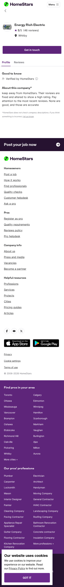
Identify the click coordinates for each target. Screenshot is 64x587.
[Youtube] (14, 331)
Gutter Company (13, 531)
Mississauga (10, 406)
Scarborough (40, 418)
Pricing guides (12, 307)
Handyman (39, 487)
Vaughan (38, 430)
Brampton (9, 418)
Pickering (9, 447)
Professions (11, 283)
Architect (38, 481)
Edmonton (38, 400)
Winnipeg (38, 406)
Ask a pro (10, 203)
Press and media (14, 257)
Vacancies (10, 263)
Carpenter (9, 481)
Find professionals (15, 186)
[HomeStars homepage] (21, 4)
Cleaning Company (14, 511)
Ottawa (8, 400)
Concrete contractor (44, 531)
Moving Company (42, 493)
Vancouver (9, 412)
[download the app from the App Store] (17, 343)
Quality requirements (17, 224)
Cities (7, 301)
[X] (21, 331)
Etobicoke (9, 430)
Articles (8, 313)
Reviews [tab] (19, 62)
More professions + (43, 543)
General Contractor (43, 499)
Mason (7, 493)
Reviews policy (13, 230)
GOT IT (27, 578)
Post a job (10, 174)
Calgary (37, 395)
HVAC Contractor (42, 505)
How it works (12, 180)
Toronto (8, 395)
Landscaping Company (45, 511)
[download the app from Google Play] (46, 343)
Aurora (36, 453)
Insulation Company (43, 537)
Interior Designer (13, 499)
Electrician (38, 475)
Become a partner (15, 268)
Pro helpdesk (12, 236)
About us (9, 251)
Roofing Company (43, 516)
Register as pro (13, 218)
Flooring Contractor (14, 537)
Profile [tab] (6, 62)
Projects (9, 295)
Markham (38, 424)
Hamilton (38, 412)
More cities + (11, 459)
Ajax (35, 441)
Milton (36, 447)
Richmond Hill (11, 436)
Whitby (7, 453)
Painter (7, 505)
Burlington (38, 436)
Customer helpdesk (16, 197)
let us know (28, 116)
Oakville (8, 441)
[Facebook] (7, 331)
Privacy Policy (17, 568)
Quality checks (13, 191)
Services (9, 289)
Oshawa (8, 424)
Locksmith (9, 487)
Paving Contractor (13, 516)
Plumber (8, 475)
